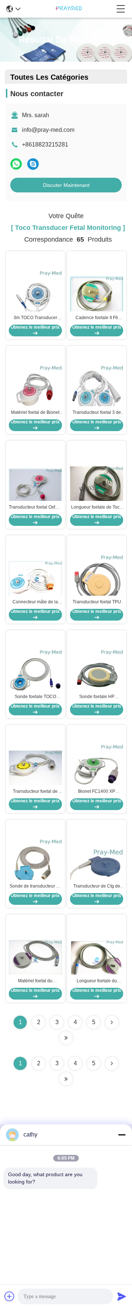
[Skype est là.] (33, 164)
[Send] (122, 1296)
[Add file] (9, 1296)
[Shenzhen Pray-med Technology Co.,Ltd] (68, 8)
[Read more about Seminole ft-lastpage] (66, 1078)
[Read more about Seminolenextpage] (111, 1063)
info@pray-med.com (48, 130)
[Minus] (121, 1134)
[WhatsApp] (16, 164)
